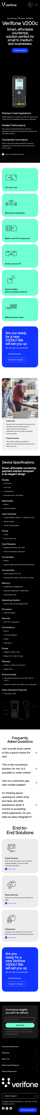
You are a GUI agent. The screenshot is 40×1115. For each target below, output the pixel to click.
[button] (36, 4)
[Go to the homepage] (20, 1083)
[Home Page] (9, 5)
